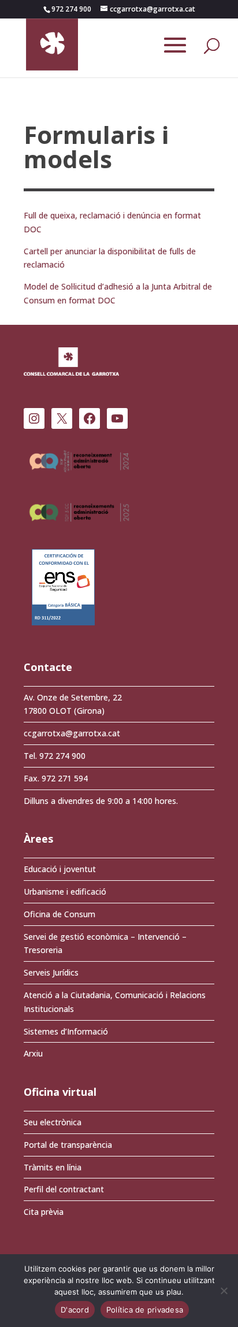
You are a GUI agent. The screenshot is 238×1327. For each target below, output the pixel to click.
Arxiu (33, 1053)
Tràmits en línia (52, 1167)
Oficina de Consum (59, 914)
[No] (223, 1290)
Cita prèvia (44, 1211)
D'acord (75, 1309)
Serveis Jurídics (51, 972)
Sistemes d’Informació (66, 1031)
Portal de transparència (68, 1144)
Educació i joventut (60, 868)
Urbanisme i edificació (65, 891)
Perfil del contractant (64, 1189)
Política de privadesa (144, 1309)
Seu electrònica (52, 1122)
